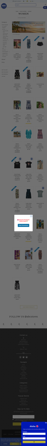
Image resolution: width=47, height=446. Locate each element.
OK (34, 441)
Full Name (25, 431)
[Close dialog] (31, 216)
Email (24, 436)
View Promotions (23, 225)
